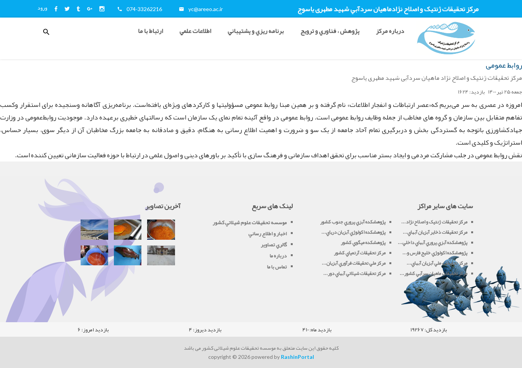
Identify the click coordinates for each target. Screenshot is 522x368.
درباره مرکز (390, 31)
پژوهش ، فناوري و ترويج (330, 31)
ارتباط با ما (150, 31)
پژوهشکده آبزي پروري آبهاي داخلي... (432, 242)
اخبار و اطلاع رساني (267, 233)
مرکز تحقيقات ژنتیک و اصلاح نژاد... (434, 222)
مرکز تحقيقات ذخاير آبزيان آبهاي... (435, 232)
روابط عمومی (504, 65)
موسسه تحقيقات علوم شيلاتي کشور (250, 222)
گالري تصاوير (274, 244)
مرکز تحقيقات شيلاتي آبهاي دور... (354, 273)
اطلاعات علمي (195, 31)
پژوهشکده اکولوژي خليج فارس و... (434, 253)
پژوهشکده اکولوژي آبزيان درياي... (353, 232)
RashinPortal (297, 356)
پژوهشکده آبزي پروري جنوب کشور (353, 222)
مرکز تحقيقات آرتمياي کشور (360, 253)
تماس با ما (277, 266)
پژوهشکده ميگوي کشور (363, 242)
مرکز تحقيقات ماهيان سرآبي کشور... (433, 273)
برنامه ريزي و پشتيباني (256, 31)
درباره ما (278, 255)
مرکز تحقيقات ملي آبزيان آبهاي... (437, 263)
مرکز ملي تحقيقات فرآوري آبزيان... (354, 263)
